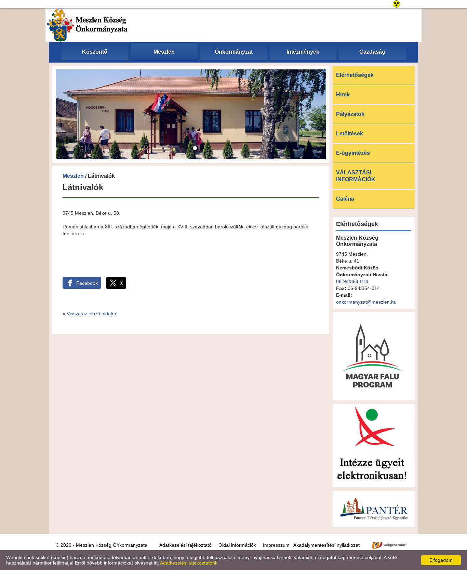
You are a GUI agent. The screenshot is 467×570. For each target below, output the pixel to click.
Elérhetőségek (355, 75)
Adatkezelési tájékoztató (185, 545)
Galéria (345, 199)
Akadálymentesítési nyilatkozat (326, 545)
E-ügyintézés (353, 153)
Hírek (343, 94)
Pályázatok (350, 114)
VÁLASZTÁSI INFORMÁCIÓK (355, 176)
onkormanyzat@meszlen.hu (366, 302)
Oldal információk (237, 545)
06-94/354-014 (352, 281)
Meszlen (73, 176)
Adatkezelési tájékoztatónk (188, 563)
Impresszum (276, 545)
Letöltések (349, 133)
